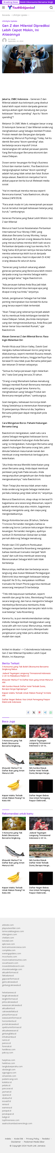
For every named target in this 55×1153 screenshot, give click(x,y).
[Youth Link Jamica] (21, 7)
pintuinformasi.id (9, 1014)
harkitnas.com (8, 1063)
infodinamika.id (9, 1037)
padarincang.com (10, 1079)
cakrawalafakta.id (10, 1011)
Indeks (8, 1138)
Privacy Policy (32, 1138)
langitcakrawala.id (10, 995)
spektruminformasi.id (11, 1027)
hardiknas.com (8, 1049)
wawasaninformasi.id (11, 1017)
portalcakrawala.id (10, 1024)
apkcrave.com (8, 944)
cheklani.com (8, 937)
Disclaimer (16, 1142)
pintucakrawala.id (10, 1002)
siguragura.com (9, 1072)
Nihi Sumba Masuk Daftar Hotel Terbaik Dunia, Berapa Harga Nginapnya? (24, 687)
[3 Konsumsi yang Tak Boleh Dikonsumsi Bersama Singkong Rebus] (14, 731)
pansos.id (6, 1043)
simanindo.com (9, 1076)
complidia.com (8, 950)
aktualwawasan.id (10, 1030)
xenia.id (5, 1104)
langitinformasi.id (10, 998)
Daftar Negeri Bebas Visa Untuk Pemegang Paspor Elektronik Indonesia (26, 700)
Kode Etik (18, 1138)
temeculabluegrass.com (13, 931)
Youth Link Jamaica (36, 1146)
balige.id (5, 1117)
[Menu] (4, 7)
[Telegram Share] (45, 712)
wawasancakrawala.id (12, 1005)
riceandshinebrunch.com (13, 966)
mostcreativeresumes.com (14, 959)
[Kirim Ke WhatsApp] (51, 712)
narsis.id (5, 1040)
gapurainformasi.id (10, 978)
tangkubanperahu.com (12, 1066)
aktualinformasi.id (10, 972)
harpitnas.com (8, 1060)
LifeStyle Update (9, 21)
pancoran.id (7, 1088)
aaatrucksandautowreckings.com (17, 1123)
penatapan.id (8, 1114)
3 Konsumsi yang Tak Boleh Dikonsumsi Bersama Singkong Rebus (25, 668)
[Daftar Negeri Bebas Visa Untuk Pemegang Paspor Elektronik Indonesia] (41, 786)
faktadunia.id (8, 975)
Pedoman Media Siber (34, 1142)
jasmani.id (6, 1091)
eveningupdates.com (11, 953)
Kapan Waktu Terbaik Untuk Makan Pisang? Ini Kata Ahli (26, 694)
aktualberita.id (8, 1008)
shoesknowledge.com (12, 969)
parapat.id (6, 1110)
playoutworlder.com (11, 928)
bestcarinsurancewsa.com (14, 947)
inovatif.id (6, 1101)
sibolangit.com (8, 1069)
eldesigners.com (9, 934)
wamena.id (7, 1107)
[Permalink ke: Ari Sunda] (4, 40)
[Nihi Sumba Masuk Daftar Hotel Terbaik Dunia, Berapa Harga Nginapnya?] (41, 758)
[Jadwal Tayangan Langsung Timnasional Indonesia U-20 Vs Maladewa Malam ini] (41, 731)
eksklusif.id (7, 1098)
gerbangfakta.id (9, 1033)
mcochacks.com (9, 956)
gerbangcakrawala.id (11, 985)
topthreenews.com (10, 1120)
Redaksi (46, 1138)
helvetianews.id (9, 992)
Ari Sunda (11, 39)
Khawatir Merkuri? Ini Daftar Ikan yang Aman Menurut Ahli (27, 681)
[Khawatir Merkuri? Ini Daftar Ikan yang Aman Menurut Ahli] (14, 758)
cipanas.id (6, 1094)
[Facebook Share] (28, 712)
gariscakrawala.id (10, 982)
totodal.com (7, 940)
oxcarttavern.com (10, 963)
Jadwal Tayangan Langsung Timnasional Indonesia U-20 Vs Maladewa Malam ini (26, 674)
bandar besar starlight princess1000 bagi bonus (23, 909)
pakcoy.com (7, 1052)
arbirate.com (8, 925)
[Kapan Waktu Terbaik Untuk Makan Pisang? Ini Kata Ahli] (14, 786)
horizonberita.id (9, 1021)
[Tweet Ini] (34, 712)
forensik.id (6, 1046)
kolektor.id (7, 1082)
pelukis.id (6, 1085)
